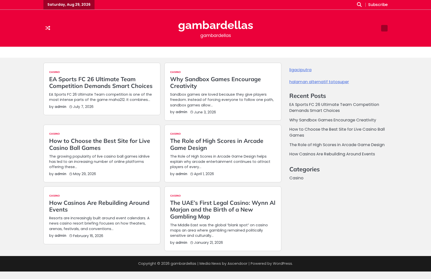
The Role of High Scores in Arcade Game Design (216, 144)
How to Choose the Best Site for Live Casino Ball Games (99, 144)
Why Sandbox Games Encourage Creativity (215, 82)
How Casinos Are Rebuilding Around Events (99, 206)
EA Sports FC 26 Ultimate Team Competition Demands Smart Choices (101, 82)
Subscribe (378, 5)
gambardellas (215, 25)
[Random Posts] (47, 28)
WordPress (282, 263)
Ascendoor (237, 263)
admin (60, 106)
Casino (54, 72)
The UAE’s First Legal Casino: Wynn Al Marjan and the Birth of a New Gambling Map (222, 209)
